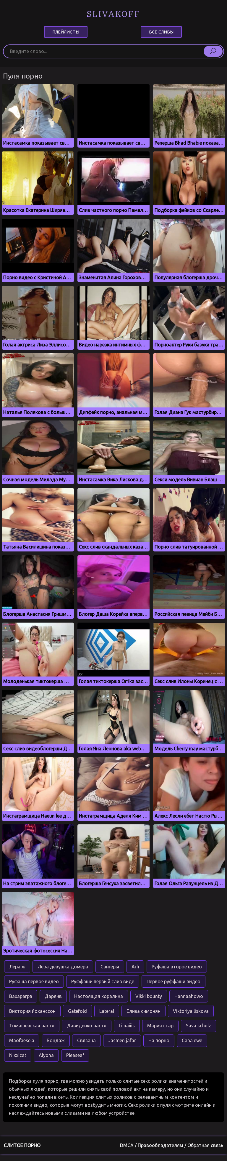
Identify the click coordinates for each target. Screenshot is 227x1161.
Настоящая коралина (98, 996)
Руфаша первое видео (34, 981)
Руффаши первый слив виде (102, 981)
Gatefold (77, 1011)
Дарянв (53, 996)
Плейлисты (65, 31)
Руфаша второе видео (177, 966)
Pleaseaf (75, 1055)
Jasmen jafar (122, 1040)
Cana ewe (192, 1040)
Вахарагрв (20, 996)
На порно (158, 1040)
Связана (86, 1040)
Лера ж (17, 966)
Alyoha (46, 1055)
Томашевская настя (31, 1025)
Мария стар (160, 1025)
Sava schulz (198, 1025)
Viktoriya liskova (191, 1011)
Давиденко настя (86, 1025)
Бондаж (56, 1040)
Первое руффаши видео (173, 981)
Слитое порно (22, 1145)
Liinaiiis (127, 1025)
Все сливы (161, 31)
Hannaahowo (188, 996)
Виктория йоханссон (32, 1011)
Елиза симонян (143, 1011)
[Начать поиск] (213, 51)
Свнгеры (109, 966)
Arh (135, 966)
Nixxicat (17, 1055)
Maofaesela (21, 1040)
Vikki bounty (148, 996)
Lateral (106, 1011)
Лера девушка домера (63, 966)
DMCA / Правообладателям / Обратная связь (171, 1145)
